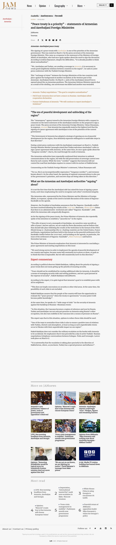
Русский (58, 16)
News (29, 6)
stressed (44, 127)
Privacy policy (32, 529)
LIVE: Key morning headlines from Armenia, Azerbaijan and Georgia (41, 436)
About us (6, 529)
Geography (59, 6)
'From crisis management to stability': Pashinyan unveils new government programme (65, 437)
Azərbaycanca (47, 16)
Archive (34, 19)
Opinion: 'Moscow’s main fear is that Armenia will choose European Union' (65, 409)
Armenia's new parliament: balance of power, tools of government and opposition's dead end (40, 411)
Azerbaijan (62, 51)
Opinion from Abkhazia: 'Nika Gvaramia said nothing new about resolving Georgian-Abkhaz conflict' (88, 438)
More (79, 6)
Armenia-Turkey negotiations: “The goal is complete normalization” (60, 92)
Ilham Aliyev (89, 207)
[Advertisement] (65, 363)
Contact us (18, 529)
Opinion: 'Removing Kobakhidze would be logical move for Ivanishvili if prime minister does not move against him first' (40, 467)
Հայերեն (35, 16)
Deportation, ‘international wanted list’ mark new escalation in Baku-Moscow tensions (66, 493)
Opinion (42, 6)
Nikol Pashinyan (75, 237)
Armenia (77, 66)
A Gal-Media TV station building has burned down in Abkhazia (89, 464)
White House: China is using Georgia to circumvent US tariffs (89, 493)
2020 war (71, 207)
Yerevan (34, 36)
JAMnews (34, 32)
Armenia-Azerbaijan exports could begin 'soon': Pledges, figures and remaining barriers (88, 410)
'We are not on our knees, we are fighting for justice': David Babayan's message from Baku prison (65, 466)
